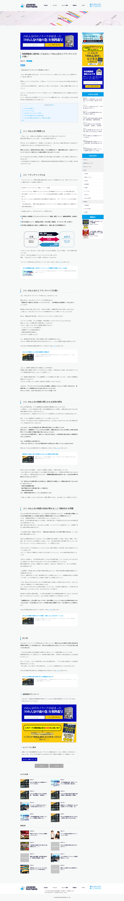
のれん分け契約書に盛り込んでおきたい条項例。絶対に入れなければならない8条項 (92, 130)
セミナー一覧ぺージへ (28, 759)
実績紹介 (75, 5)
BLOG (85, 170)
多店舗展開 (86, 184)
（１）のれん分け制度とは (27, 108)
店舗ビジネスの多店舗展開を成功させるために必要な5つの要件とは (92, 113)
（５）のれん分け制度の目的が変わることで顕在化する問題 (35, 118)
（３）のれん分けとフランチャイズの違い (31, 113)
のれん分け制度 (87, 198)
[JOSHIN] (30, 888)
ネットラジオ (87, 191)
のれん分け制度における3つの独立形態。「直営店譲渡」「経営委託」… (38, 794)
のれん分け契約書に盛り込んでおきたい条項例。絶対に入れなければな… (69, 817)
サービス (55, 5)
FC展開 (85, 187)
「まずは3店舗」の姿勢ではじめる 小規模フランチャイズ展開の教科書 (96, 233)
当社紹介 (46, 5)
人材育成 (86, 173)
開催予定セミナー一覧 (88, 163)
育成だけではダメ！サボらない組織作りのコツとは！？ (38, 834)
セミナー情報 (65, 5)
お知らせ (85, 159)
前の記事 (42, 765)
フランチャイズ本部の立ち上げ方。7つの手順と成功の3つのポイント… (38, 805)
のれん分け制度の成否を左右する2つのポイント (69, 845)
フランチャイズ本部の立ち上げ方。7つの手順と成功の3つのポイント (93, 107)
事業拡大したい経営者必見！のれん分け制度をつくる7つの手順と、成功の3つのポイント (92, 100)
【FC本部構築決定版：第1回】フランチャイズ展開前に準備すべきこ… (38, 817)
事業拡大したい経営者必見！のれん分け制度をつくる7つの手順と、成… (69, 805)
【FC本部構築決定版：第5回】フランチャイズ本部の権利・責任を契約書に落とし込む (92, 143)
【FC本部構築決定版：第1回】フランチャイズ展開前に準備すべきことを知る (92, 149)
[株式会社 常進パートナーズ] (30, 5)
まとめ (22, 120)
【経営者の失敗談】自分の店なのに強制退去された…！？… (38, 845)
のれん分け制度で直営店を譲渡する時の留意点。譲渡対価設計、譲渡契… (69, 794)
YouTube (86, 180)
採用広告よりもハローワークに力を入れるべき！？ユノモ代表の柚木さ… (38, 868)
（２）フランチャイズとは (27, 110)
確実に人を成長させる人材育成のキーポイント (69, 868)
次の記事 (56, 765)
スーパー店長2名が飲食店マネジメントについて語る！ (69, 834)
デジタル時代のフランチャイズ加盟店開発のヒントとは (69, 857)
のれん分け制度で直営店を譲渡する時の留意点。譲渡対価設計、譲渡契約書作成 (92, 118)
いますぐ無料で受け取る (54, 44)
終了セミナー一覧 (87, 166)
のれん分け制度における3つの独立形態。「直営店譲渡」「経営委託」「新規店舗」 (92, 124)
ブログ (83, 5)
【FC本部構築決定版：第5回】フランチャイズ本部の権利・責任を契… (69, 783)
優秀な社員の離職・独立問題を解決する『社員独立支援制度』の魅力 (38, 857)
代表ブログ (29, 61)
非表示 (51, 105)
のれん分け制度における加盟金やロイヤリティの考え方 (38, 783)
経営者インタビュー (88, 177)
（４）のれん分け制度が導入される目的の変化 (32, 115)
